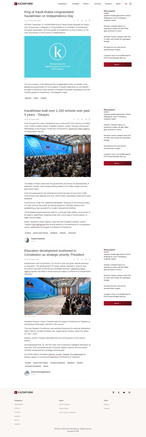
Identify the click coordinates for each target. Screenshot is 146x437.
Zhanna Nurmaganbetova (40, 372)
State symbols (63, 408)
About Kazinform (64, 404)
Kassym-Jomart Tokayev (40, 233)
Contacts (107, 408)
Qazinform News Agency (79, 129)
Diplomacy (28, 98)
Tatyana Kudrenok (38, 238)
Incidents (17, 424)
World (16, 420)
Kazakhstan (54, 233)
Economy (97, 4)
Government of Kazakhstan (33, 366)
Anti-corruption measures (67, 412)
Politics (36, 98)
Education (63, 233)
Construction (72, 233)
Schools (46, 366)
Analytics (108, 4)
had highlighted (38, 224)
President (75, 4)
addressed (78, 354)
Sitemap (106, 404)
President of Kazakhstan (58, 363)
